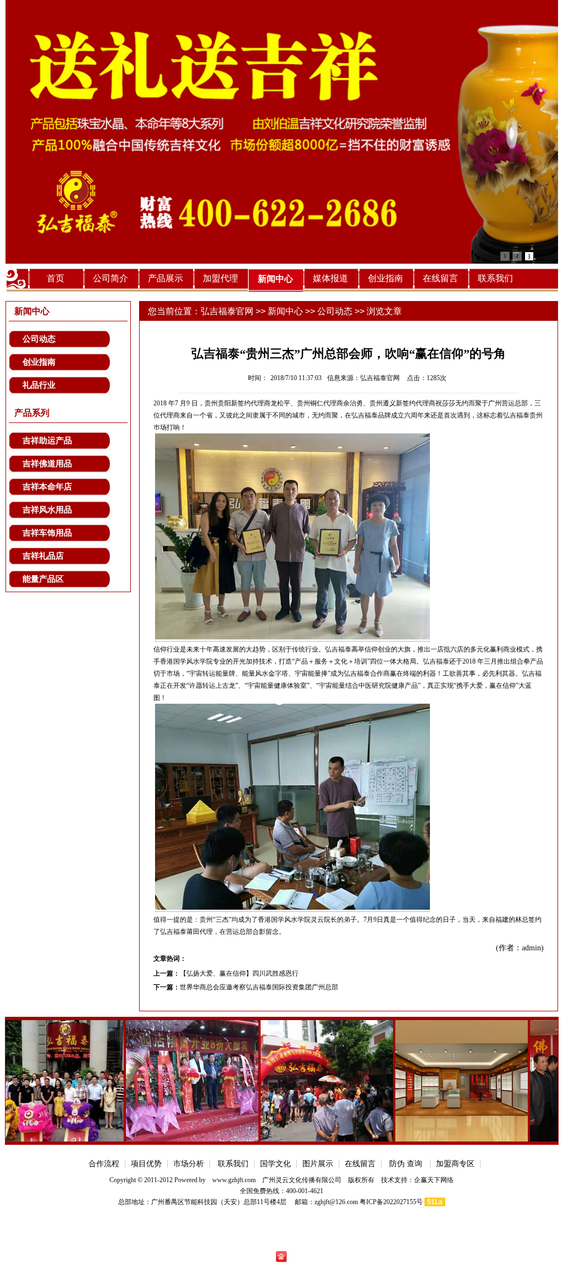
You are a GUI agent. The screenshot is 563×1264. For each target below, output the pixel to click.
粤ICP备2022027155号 (391, 1202)
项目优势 (146, 1164)
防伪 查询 (405, 1164)
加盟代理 (220, 278)
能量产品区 (43, 579)
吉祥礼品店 (43, 556)
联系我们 (495, 278)
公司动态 (39, 339)
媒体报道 (330, 278)
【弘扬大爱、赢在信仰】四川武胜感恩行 (239, 973)
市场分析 (188, 1164)
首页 (55, 278)
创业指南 (385, 278)
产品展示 (165, 278)
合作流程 (104, 1164)
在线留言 (440, 278)
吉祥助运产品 (47, 440)
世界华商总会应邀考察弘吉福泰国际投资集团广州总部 (259, 987)
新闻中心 (275, 278)
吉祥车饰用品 (47, 532)
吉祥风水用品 (47, 509)
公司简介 (110, 278)
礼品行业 (39, 385)
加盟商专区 (455, 1164)
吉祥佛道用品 (47, 463)
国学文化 (275, 1164)
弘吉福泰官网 (227, 311)
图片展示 (317, 1164)
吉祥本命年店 (47, 486)
